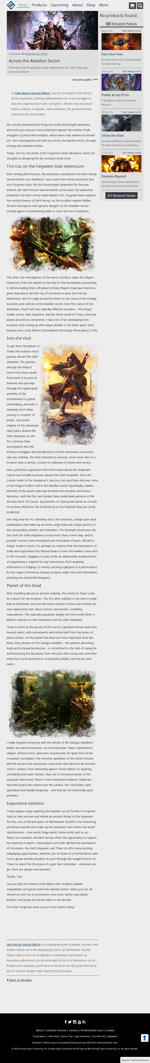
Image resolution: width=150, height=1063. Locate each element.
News (23, 5)
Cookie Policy (53, 1036)
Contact (109, 1030)
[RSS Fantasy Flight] (84, 1022)
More (103, 5)
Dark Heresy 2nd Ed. (37, 53)
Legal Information (83, 1036)
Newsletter (112, 1036)
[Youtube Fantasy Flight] (80, 1022)
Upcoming (59, 5)
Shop (91, 5)
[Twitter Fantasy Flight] (70, 1022)
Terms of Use (66, 1036)
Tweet (95, 79)
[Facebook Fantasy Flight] (66, 1022)
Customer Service (56, 1030)
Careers (73, 1030)
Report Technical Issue (135, 1060)
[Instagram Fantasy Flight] (75, 1022)
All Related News (121, 195)
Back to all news (20, 980)
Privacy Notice (39, 1036)
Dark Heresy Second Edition (32, 93)
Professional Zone (92, 1030)
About (77, 5)
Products (39, 5)
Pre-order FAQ (99, 1036)
